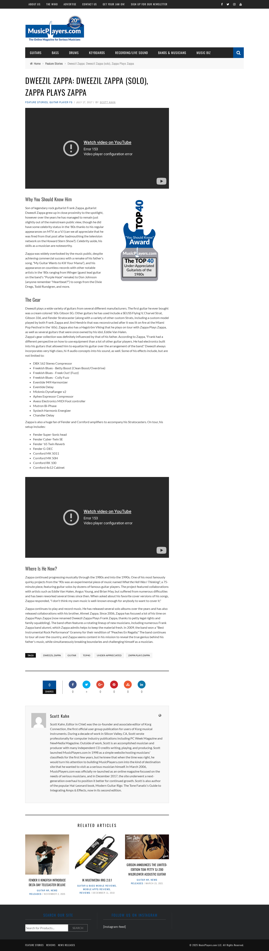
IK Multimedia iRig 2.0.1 (97, 880)
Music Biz (204, 52)
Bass (55, 52)
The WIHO (52, 4)
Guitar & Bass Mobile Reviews (96, 885)
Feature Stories (36, 102)
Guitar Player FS (60, 102)
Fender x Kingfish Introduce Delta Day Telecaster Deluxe (47, 882)
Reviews (85, 892)
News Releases (66, 945)
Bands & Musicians (172, 52)
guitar (72, 655)
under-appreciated (109, 655)
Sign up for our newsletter (149, 4)
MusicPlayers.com (208, 945)
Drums (74, 52)
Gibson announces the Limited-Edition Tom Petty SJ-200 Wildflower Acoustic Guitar (147, 869)
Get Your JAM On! (114, 4)
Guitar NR (43, 890)
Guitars (36, 52)
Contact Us (89, 4)
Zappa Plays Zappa (139, 655)
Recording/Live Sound (131, 52)
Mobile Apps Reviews (96, 889)
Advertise (70, 4)
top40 (86, 655)
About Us (34, 4)
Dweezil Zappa (52, 655)
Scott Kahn (108, 102)
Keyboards (97, 52)
